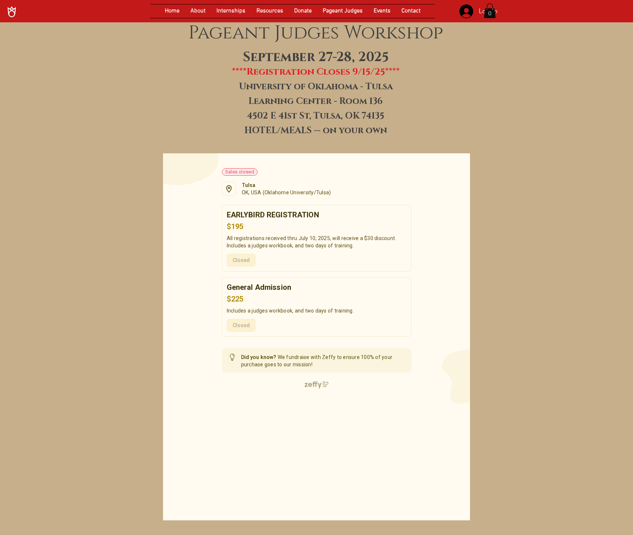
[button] (490, 10)
